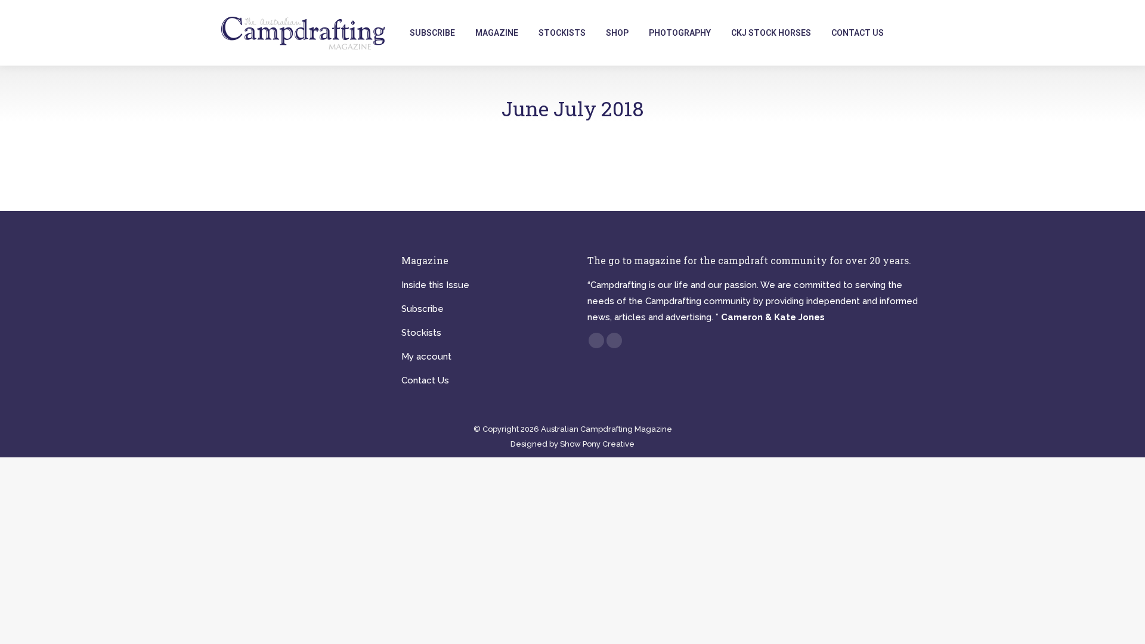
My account (426, 356)
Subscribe (422, 309)
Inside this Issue (435, 285)
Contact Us (425, 380)
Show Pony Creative (597, 443)
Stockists (421, 332)
